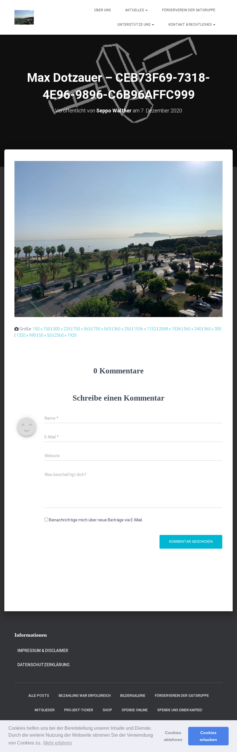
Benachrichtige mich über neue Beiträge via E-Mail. (96, 520)
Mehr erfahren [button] (57, 742)
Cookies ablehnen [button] (173, 736)
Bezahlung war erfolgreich (85, 696)
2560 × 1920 (65, 335)
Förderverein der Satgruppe (188, 10)
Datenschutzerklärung (43, 664)
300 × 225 (62, 329)
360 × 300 (212, 329)
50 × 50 (45, 335)
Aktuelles (135, 10)
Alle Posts (38, 696)
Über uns (102, 10)
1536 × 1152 (145, 329)
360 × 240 (192, 329)
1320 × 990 (26, 335)
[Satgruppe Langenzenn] (24, 17)
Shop (107, 710)
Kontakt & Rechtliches (190, 25)
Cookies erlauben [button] (208, 736)
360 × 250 (122, 329)
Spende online (135, 710)
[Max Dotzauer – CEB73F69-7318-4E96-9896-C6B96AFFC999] (118, 238)
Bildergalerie (132, 696)
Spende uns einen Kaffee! (179, 710)
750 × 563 (82, 329)
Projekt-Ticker (78, 710)
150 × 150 (41, 329)
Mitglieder (45, 710)
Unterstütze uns (134, 25)
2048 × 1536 (170, 329)
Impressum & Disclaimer (42, 650)
